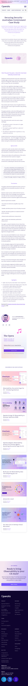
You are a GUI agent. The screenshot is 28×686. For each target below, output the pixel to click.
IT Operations (4, 652)
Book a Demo (14, 584)
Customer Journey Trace (5, 606)
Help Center (4, 642)
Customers (4, 636)
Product (9, 393)
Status (16, 650)
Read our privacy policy (19, 353)
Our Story (17, 631)
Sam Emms (9, 475)
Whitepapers (4, 633)
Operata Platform (5, 603)
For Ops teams (4, 621)
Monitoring (17, 603)
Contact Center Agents (6, 658)
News (9, 420)
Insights (17, 608)
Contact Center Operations (5, 655)
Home (8, 10)
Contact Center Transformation (5, 661)
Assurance (17, 605)
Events (3, 646)
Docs (16, 646)
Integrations (4, 615)
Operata (8, 419)
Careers (17, 638)
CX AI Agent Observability (4, 610)
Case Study (14, 319)
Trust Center (4, 644)
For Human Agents (5, 625)
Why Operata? (18, 633)
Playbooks (17, 612)
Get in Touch (18, 640)
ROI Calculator (4, 640)
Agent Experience (16, 10)
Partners (17, 636)
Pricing (3, 631)
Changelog (17, 648)
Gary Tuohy (8, 448)
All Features (18, 614)
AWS (23, 10)
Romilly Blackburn (19, 316)
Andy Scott (8, 501)
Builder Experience (5, 613)
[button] (25, 6)
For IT (2, 623)
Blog (2, 638)
